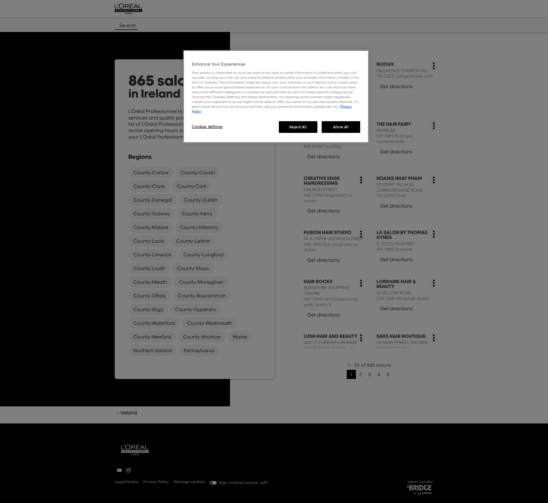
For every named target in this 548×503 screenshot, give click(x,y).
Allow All (340, 127)
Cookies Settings (207, 127)
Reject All (298, 127)
